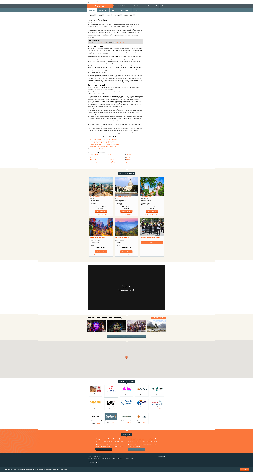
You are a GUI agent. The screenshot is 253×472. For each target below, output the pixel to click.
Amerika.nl (92, 15)
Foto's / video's (103, 10)
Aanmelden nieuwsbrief (103, 449)
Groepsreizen (93, 159)
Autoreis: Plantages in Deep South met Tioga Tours (103, 139)
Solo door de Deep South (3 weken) (98, 237)
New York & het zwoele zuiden (122, 237)
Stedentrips (110, 161)
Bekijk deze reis (101, 211)
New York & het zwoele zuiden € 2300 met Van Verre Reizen (104, 146)
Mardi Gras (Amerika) (128, 15)
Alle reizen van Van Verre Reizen (152, 214)
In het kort (92, 10)
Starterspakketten (130, 156)
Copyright (113, 458)
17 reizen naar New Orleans (99, 42)
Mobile (95, 29)
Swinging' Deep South (146, 196)
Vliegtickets (110, 154)
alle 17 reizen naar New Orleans (98, 149)
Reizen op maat (93, 163)
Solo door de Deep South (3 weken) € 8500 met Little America (104, 144)
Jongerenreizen (129, 154)
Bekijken (152, 242)
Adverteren (90, 458)
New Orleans (117, 15)
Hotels (127, 161)
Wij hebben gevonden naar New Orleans (150, 238)
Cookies (132, 458)
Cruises (128, 159)
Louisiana (108, 15)
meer (93, 394)
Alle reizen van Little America (100, 254)
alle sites (102, 2)
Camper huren (93, 156)
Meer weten (64, 469)
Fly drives (92, 161)
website (98, 394)
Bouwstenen (129, 157)
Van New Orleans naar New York (123, 196)
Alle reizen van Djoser (126, 214)
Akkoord (244, 469)
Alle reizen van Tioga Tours (101, 214)
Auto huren (110, 156)
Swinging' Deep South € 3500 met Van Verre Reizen (102, 143)
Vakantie (92, 157)
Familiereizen (111, 159)
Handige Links (96, 458)
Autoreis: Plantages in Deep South (98, 196)
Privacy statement (120, 458)
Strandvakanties (111, 157)
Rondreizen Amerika (94, 154)
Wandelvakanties (112, 163)
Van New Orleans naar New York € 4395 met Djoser (102, 141)
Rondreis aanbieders (124, 10)
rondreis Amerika (120, 42)
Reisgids (100, 15)
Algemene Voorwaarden (105, 458)
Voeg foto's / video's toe (158, 317)
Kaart (136, 10)
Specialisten (129, 163)
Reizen (113, 10)
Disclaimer (128, 458)
